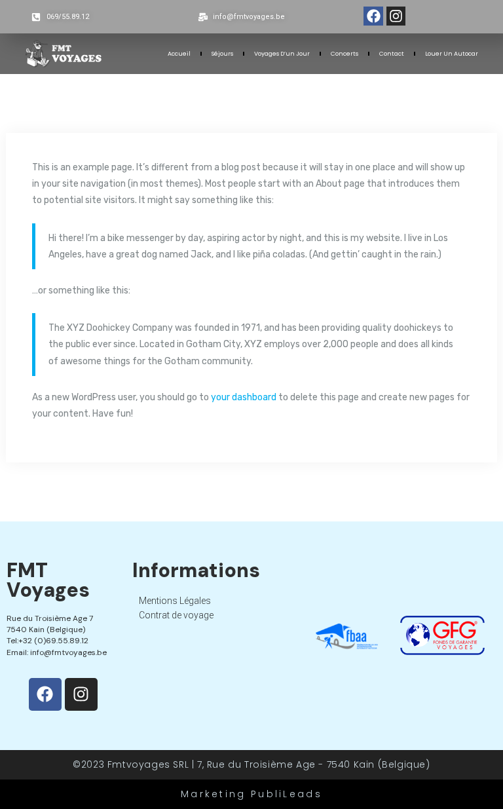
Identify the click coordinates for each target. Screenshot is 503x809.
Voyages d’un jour (282, 54)
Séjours (222, 54)
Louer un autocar (451, 54)
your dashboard (243, 397)
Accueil (179, 54)
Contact (391, 54)
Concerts (344, 54)
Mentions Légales (175, 600)
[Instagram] (395, 16)
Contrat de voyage (176, 615)
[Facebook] (372, 16)
